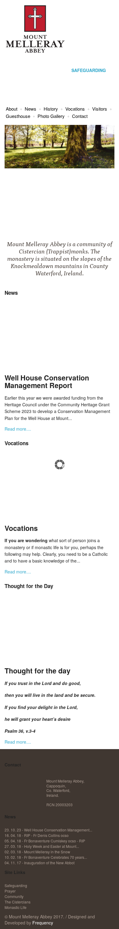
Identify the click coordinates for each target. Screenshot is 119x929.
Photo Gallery (51, 116)
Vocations (75, 108)
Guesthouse (18, 116)
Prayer (10, 890)
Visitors (99, 108)
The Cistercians (18, 901)
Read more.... (18, 429)
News (30, 108)
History (51, 108)
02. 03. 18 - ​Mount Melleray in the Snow (37, 851)
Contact (80, 116)
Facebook (10, 783)
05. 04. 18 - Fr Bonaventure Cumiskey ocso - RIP (45, 840)
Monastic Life (16, 907)
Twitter (25, 783)
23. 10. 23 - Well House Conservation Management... (48, 829)
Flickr (40, 783)
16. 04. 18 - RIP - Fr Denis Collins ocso (37, 835)
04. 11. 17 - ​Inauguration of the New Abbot (39, 862)
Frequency (42, 923)
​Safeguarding (16, 885)
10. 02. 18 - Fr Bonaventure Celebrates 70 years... (46, 857)
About (11, 108)
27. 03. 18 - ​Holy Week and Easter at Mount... (42, 846)
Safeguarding (88, 70)
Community (14, 896)
